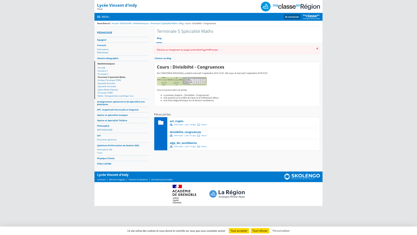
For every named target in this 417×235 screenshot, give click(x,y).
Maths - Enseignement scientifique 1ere (116, 95)
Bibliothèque (102, 52)
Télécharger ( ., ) (185, 124)
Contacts (101, 179)
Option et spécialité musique (112, 115)
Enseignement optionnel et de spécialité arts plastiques (121, 103)
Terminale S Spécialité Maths (164, 23)
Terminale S (103, 74)
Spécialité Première (106, 83)
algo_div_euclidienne (183, 143)
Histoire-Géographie (107, 58)
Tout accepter (238, 231)
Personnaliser (281, 231)
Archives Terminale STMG (109, 80)
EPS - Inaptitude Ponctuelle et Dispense (118, 109)
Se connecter (292, 16)
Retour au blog (162, 58)
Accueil (115, 23)
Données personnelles (162, 179)
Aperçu (202, 124)
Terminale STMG (105, 92)
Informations (103, 49)
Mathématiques (141, 23)
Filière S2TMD (104, 163)
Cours (99, 152)
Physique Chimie (106, 158)
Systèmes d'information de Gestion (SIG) (118, 145)
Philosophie (103, 125)
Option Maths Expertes (108, 89)
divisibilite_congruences (185, 132)
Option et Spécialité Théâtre (112, 120)
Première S (103, 71)
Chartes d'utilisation (138, 179)
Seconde (101, 67)
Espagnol (101, 39)
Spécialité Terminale (107, 86)
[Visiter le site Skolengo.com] (302, 178)
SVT (99, 135)
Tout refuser (260, 231)
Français (101, 45)
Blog (181, 23)
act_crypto (176, 121)
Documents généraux (107, 139)
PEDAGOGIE (126, 23)
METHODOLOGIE (105, 129)
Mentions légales (117, 179)
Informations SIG (104, 149)
